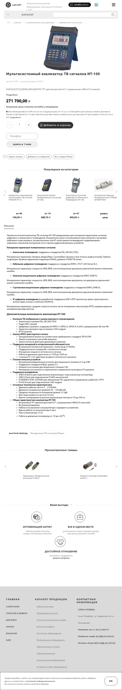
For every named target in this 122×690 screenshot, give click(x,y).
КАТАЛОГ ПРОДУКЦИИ (51, 599)
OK (111, 681)
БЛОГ (8, 640)
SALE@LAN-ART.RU (105, 636)
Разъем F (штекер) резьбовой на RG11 (93, 477)
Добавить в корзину (57, 125)
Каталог (18, 23)
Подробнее (12, 95)
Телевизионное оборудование (40, 23)
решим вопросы (61, 558)
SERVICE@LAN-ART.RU (104, 643)
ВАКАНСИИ (11, 633)
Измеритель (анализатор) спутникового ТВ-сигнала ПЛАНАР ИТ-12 (20, 197)
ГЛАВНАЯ (12, 599)
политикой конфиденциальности (40, 681)
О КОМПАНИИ (12, 606)
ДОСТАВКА (11, 620)
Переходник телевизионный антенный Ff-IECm (36, 477)
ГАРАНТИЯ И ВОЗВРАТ (17, 613)
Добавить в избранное (39, 156)
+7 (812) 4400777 (101, 630)
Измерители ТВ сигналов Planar (47, 433)
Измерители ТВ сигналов (70, 23)
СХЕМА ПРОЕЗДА (86, 609)
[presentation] (6, 191)
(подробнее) (15, 117)
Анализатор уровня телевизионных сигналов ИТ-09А (49, 197)
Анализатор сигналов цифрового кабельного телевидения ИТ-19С (77, 197)
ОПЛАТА (10, 627)
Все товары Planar (63, 156)
